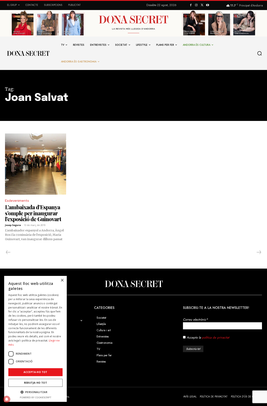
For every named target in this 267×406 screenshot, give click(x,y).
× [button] (62, 280)
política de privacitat (215, 337)
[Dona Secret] (133, 284)
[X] (202, 5)
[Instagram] (196, 5)
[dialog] (35, 339)
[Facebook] (191, 5)
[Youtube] (207, 5)
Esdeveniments (17, 200)
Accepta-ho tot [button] (35, 372)
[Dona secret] (28, 53)
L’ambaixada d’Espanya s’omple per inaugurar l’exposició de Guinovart (33, 213)
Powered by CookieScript (35, 397)
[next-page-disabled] (258, 252)
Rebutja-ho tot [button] (35, 382)
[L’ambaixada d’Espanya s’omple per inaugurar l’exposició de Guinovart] (35, 164)
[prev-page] (8, 252)
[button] (260, 53)
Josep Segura (13, 225)
